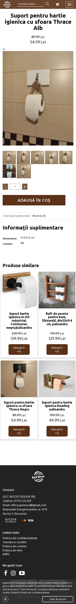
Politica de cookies (15, 546)
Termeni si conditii (14, 542)
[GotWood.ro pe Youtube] (22, 573)
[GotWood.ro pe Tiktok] (27, 573)
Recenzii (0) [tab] (39, 215)
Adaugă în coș (34, 200)
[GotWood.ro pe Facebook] (6, 573)
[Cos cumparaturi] (57, 4)
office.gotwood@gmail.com (28, 505)
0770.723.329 (22, 501)
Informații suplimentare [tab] (17, 215)
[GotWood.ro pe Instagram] (13, 573)
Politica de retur (13, 550)
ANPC (6, 554)
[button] (4, 49)
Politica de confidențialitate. (35, 592)
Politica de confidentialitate (20, 538)
